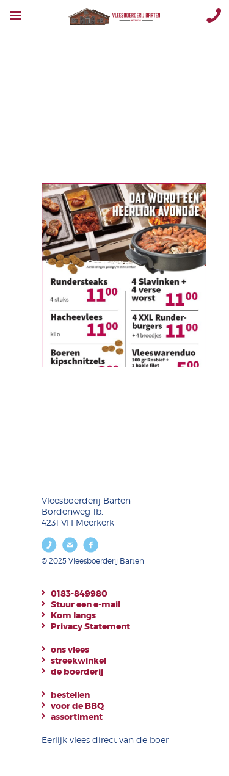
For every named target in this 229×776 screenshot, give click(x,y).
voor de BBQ (77, 705)
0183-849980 (79, 593)
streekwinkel (78, 660)
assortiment (77, 716)
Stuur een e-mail (85, 604)
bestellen (70, 694)
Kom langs (73, 615)
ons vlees (70, 649)
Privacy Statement (90, 626)
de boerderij (77, 671)
